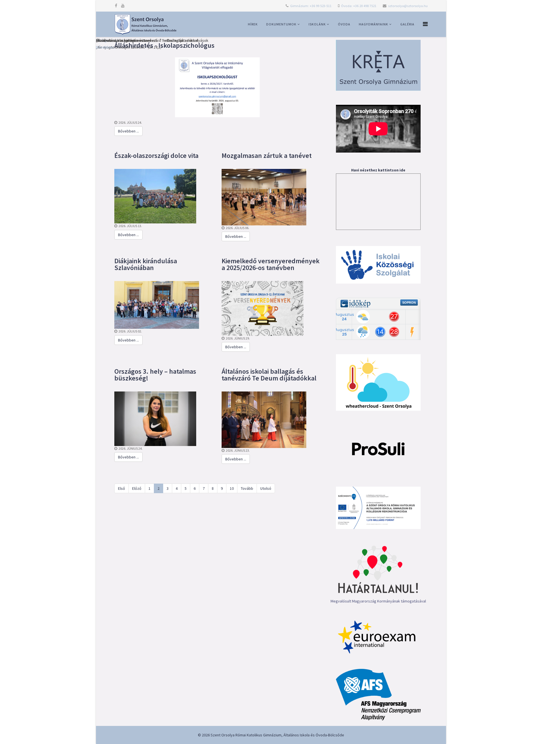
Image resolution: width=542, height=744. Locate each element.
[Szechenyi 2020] (378, 508)
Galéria (407, 24)
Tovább (247, 488)
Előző (136, 488)
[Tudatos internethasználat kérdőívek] (378, 449)
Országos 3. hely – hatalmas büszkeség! (155, 374)
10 (232, 488)
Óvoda (344, 24)
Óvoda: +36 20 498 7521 (358, 6)
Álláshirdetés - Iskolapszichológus (164, 45)
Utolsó (265, 488)
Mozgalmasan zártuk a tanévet (267, 155)
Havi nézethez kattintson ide (378, 170)
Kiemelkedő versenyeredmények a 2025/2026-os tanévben (271, 264)
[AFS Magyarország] (378, 694)
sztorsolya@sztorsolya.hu (408, 6)
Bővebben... (106, 47)
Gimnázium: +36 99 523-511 (310, 6)
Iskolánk (317, 24)
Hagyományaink (373, 24)
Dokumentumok (281, 24)
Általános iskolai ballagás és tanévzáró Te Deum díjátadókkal (269, 374)
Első (121, 488)
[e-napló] (378, 65)
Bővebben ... (128, 131)
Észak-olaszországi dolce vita (156, 155)
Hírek (253, 24)
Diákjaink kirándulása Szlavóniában (145, 264)
